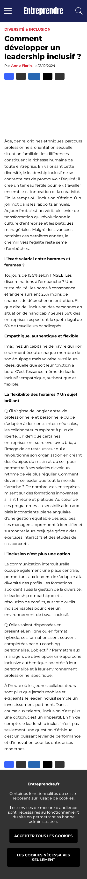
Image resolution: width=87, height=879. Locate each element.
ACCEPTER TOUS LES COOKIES (43, 836)
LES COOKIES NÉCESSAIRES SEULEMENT (43, 857)
